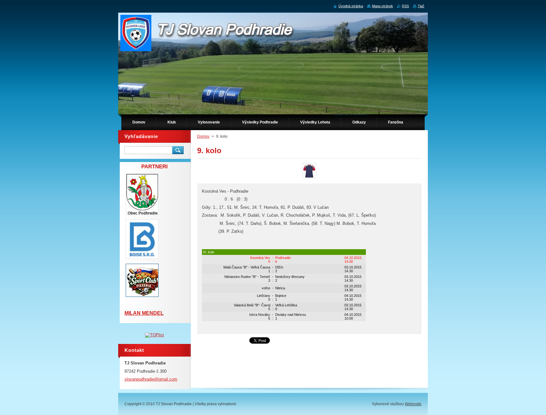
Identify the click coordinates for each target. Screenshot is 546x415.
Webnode (413, 404)
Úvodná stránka (350, 6)
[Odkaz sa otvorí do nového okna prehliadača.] (309, 178)
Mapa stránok (382, 6)
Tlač (421, 6)
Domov (203, 136)
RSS (405, 6)
